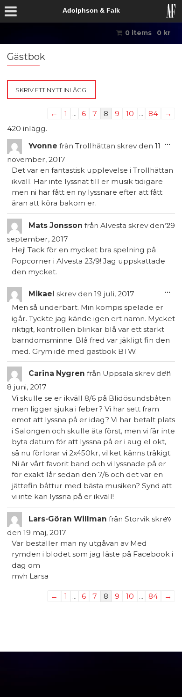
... (170, 143)
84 (153, 113)
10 (130, 113)
